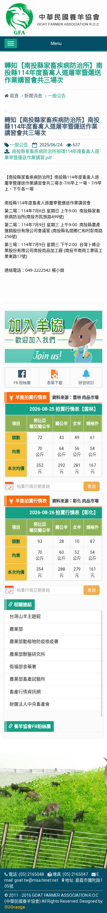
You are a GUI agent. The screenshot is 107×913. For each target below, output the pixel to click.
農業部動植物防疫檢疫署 (34, 641)
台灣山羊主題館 (25, 616)
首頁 (14, 95)
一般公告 (19, 145)
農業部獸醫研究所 (27, 654)
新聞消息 (33, 95)
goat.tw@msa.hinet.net (36, 880)
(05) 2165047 (75, 874)
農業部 (16, 629)
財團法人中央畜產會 (30, 704)
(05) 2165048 (31, 874)
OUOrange (14, 907)
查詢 (91, 486)
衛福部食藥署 (23, 666)
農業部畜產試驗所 (27, 679)
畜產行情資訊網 (25, 692)
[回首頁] (53, 18)
